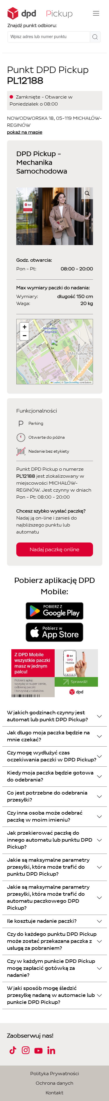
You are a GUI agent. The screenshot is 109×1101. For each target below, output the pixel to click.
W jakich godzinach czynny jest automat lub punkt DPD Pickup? (47, 716)
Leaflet (56, 382)
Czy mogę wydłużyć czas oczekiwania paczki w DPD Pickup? (51, 756)
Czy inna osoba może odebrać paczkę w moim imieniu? (45, 816)
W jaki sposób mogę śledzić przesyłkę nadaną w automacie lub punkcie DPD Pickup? (51, 995)
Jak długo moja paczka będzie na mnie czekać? (48, 736)
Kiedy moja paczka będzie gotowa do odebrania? (50, 776)
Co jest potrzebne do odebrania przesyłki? (47, 796)
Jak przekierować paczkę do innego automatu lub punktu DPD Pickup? (49, 840)
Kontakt (54, 1093)
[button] (54, 346)
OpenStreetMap (71, 382)
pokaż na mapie (24, 132)
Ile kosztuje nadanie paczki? (41, 921)
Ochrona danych (54, 1083)
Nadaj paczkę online (54, 549)
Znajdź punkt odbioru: (32, 25)
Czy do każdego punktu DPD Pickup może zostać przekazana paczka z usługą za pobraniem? (52, 941)
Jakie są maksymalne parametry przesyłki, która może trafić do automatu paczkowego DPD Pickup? (48, 897)
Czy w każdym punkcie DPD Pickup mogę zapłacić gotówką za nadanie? (51, 968)
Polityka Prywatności (54, 1073)
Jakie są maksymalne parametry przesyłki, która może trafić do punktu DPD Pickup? (48, 867)
